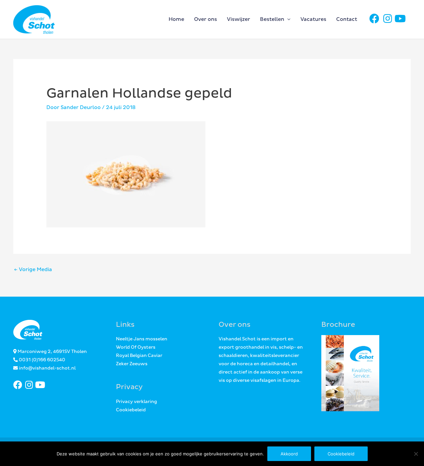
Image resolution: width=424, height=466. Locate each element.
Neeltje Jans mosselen (141, 339)
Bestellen (272, 19)
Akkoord (289, 453)
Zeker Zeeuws (131, 364)
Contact (346, 19)
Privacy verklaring (136, 401)
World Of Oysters (135, 347)
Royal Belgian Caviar (139, 355)
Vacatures (313, 19)
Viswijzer (238, 19)
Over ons (205, 19)
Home (176, 19)
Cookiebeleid (131, 410)
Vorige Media (33, 269)
